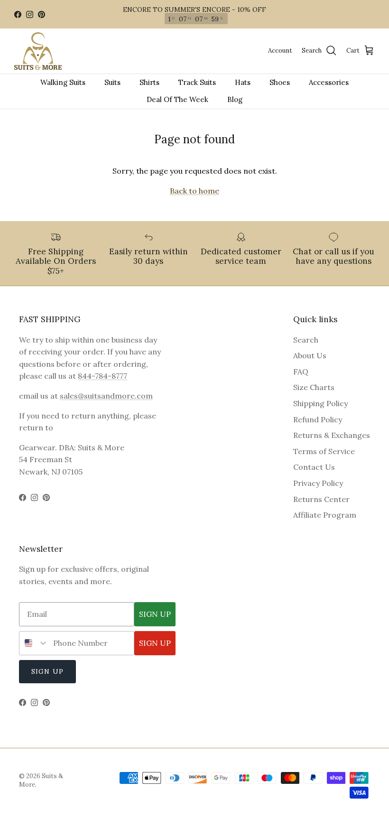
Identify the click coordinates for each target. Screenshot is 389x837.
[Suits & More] (38, 51)
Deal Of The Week (177, 99)
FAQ (300, 371)
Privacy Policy (318, 483)
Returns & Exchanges (331, 435)
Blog (234, 99)
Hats (242, 82)
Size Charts (313, 387)
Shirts (149, 82)
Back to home (194, 190)
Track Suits (197, 82)
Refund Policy (317, 419)
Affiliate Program (324, 515)
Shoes (279, 82)
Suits (112, 82)
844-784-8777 (102, 376)
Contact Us (314, 467)
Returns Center (321, 499)
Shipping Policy (320, 403)
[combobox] (33, 643)
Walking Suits (62, 82)
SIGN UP (155, 614)
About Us (309, 355)
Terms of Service (324, 451)
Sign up (47, 671)
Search (305, 339)
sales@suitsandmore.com (106, 395)
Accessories (329, 82)
